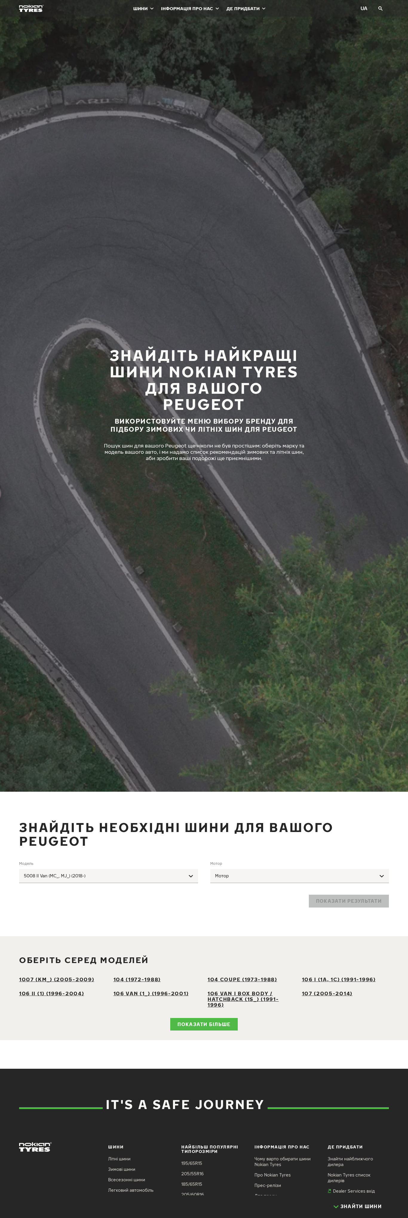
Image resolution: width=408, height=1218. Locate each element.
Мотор (216, 863)
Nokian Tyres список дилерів (349, 1177)
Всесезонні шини (126, 1179)
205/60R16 (192, 1194)
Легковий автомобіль (131, 1190)
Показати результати (349, 901)
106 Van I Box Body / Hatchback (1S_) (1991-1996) (243, 999)
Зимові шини (121, 1169)
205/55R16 (192, 1173)
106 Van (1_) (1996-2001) (151, 993)
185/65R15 (191, 1184)
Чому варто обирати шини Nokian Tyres (282, 1161)
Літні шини (119, 1158)
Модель (26, 863)
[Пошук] (380, 8)
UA (364, 8)
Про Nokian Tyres (272, 1174)
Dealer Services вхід (354, 1191)
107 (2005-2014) (327, 993)
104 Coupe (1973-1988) (242, 979)
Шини (140, 8)
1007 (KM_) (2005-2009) (56, 979)
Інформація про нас (187, 8)
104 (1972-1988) (137, 979)
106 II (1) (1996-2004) (51, 993)
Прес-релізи (267, 1185)
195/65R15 (191, 1163)
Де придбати (243, 8)
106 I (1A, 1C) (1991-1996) (339, 979)
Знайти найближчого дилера (350, 1161)
